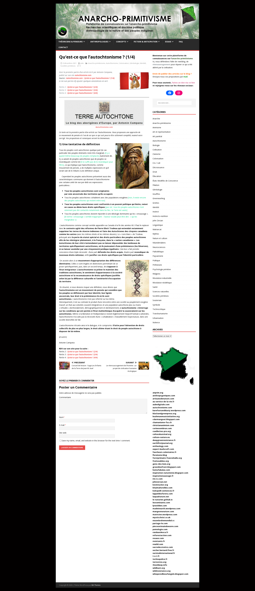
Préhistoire (157, 265)
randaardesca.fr (160, 532)
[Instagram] (178, 93)
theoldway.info (160, 565)
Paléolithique (158, 251)
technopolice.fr (160, 559)
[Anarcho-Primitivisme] (127, 37)
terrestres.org (159, 562)
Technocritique (159, 309)
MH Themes (96, 585)
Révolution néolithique (162, 282)
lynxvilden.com (160, 505)
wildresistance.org (162, 571)
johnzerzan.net (160, 482)
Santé (155, 287)
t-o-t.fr (156, 556)
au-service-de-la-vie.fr (163, 401)
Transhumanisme (160, 313)
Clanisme (156, 154)
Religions (156, 273)
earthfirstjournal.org (163, 443)
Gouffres (156, 194)
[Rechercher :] (174, 103)
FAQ (181, 41)
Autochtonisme (112, 63)
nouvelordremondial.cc (164, 520)
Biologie (156, 145)
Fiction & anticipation (145, 41)
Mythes (156, 234)
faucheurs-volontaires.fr (164, 452)
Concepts (121, 41)
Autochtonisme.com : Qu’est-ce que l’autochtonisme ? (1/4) (90, 78)
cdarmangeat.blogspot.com (166, 419)
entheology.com (160, 446)
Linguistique (158, 225)
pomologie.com (160, 529)
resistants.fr (159, 541)
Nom (61, 417)
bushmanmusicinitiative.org (166, 416)
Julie (82, 63)
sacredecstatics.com (163, 547)
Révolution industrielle (162, 278)
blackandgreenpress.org (164, 413)
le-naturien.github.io (163, 499)
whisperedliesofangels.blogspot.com (170, 574)
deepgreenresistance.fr (164, 440)
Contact (63, 47)
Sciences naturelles (161, 291)
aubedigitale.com (161, 404)
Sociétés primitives (68, 66)
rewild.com (158, 544)
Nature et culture (160, 238)
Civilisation (157, 149)
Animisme (157, 127)
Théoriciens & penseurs (70, 41)
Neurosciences (159, 247)
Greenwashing (159, 198)
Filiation (156, 185)
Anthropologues (99, 41)
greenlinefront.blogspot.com (167, 467)
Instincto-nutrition (160, 216)
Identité (143, 63)
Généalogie (134, 63)
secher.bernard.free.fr (163, 550)
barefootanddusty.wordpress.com (169, 410)
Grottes (156, 203)
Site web (62, 432)
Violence (156, 322)
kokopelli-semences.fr (163, 490)
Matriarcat (157, 229)
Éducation (157, 176)
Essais (168, 41)
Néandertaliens (159, 242)
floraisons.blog (160, 455)
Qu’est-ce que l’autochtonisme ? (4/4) (82, 93)
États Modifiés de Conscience (165, 180)
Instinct (156, 211)
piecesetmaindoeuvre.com (165, 526)
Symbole (156, 305)
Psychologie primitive (162, 269)
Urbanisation (158, 318)
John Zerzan (158, 220)
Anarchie (156, 118)
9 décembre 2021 (69, 63)
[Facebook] (169, 93)
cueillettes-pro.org (162, 431)
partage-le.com (160, 523)
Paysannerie (158, 256)
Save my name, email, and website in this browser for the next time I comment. (96, 440)
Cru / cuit (156, 163)
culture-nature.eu (161, 437)
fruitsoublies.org (161, 461)
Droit (155, 172)
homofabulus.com (161, 470)
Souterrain (157, 300)
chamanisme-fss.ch (162, 422)
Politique (156, 260)
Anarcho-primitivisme (96, 63)
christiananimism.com (163, 425)
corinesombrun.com (162, 428)
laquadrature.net (161, 496)
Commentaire (65, 397)
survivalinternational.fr (164, 553)
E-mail (62, 425)
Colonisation (124, 63)
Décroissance (158, 167)
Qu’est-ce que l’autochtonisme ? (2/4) (82, 87)
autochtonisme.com (83, 75)
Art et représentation (162, 132)
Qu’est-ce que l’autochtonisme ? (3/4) (82, 90)
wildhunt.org (159, 568)
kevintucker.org (160, 484)
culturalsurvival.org (162, 434)
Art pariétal (157, 136)
